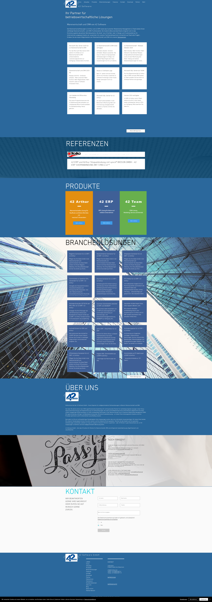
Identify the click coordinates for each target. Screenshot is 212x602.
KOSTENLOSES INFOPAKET (124, 449)
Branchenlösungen (91, 570)
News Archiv (89, 589)
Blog (87, 587)
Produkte (88, 568)
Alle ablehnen (193, 599)
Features (88, 571)
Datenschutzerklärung (90, 599)
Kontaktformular (127, 465)
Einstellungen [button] (183, 599)
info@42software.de (112, 570)
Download (89, 575)
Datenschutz (89, 579)
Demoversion (122, 37)
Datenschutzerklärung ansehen (108, 519)
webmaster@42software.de (131, 475)
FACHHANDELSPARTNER (119, 453)
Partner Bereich (90, 590)
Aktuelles (88, 566)
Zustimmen (204, 599)
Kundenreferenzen (91, 583)
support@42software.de (124, 473)
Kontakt (88, 573)
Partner (88, 577)
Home (87, 564)
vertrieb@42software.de (137, 472)
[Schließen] (210, 599)
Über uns (88, 585)
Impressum (89, 581)
